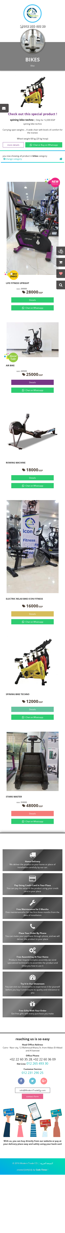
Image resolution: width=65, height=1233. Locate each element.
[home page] (60, 159)
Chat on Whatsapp (34, 307)
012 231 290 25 (32, 1073)
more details (13, 144)
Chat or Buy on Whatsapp (45, 144)
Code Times (41, 1169)
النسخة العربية (46, 1163)
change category (14, 158)
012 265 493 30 (34, 26)
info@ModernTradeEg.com (33, 1090)
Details (32, 300)
